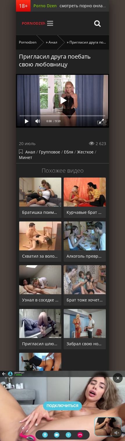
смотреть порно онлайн (84, 5)
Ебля (68, 152)
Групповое (49, 152)
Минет (25, 157)
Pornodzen (33, 23)
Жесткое (85, 152)
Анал (30, 152)
